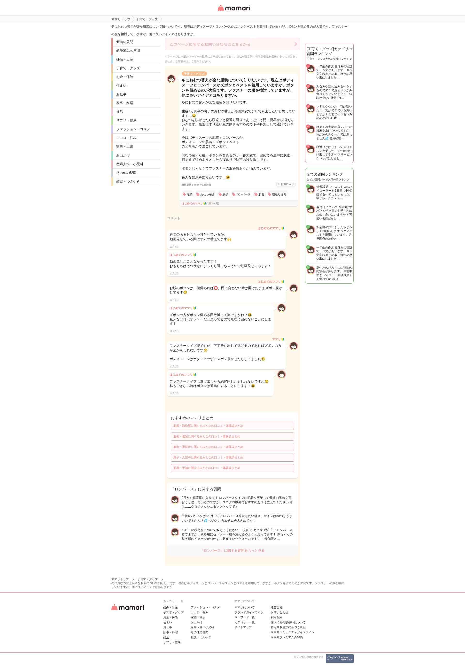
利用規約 (276, 617)
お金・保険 (124, 77)
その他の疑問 (126, 173)
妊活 (119, 112)
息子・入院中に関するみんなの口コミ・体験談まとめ (208, 457)
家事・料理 (124, 103)
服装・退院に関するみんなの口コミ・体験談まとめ (206, 436)
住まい (121, 85)
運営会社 (276, 607)
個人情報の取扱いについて (288, 622)
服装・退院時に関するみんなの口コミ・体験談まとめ (208, 446)
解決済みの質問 (128, 51)
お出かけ (123, 155)
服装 (190, 194)
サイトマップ (243, 627)
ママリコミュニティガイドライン (292, 632)
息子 (225, 194)
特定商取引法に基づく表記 (288, 627)
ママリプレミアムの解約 (287, 637)
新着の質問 (124, 42)
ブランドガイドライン (249, 612)
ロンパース (243, 194)
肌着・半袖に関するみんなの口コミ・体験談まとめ (206, 468)
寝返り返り (279, 194)
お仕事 (121, 94)
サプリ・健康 (126, 120)
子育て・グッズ (128, 68)
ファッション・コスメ (133, 129)
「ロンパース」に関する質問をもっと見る (232, 550)
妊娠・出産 (124, 59)
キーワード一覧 (244, 617)
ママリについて (244, 607)
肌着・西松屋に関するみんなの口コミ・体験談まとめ (208, 425)
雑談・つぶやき (128, 181)
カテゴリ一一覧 (244, 622)
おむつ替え (207, 194)
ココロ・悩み (126, 138)
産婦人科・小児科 (129, 164)
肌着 (261, 194)
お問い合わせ (279, 612)
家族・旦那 (124, 146)
